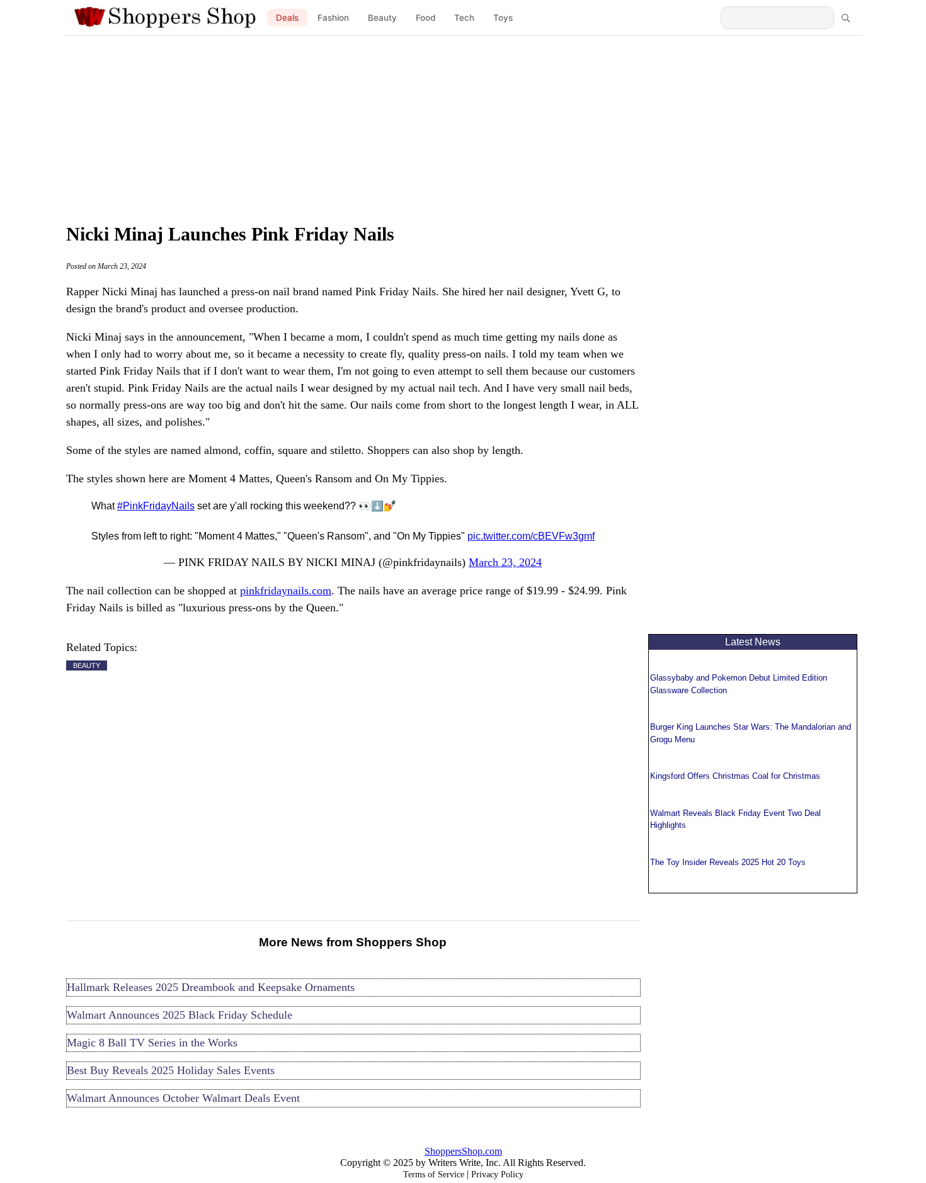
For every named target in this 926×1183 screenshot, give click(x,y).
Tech (464, 18)
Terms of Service (433, 1174)
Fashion (333, 18)
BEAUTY (86, 665)
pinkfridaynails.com (285, 590)
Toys (503, 18)
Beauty (382, 18)
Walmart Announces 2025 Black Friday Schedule (179, 1015)
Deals (287, 18)
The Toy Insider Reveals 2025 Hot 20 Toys (728, 862)
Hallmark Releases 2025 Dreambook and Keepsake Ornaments (211, 987)
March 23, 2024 (505, 562)
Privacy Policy (497, 1174)
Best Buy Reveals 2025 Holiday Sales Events (171, 1070)
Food (425, 18)
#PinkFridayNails (156, 506)
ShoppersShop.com (463, 1151)
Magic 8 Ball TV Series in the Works (152, 1042)
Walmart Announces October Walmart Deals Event (183, 1098)
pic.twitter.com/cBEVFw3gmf (531, 536)
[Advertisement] (463, 126)
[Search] (845, 17)
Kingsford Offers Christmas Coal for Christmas (735, 776)
